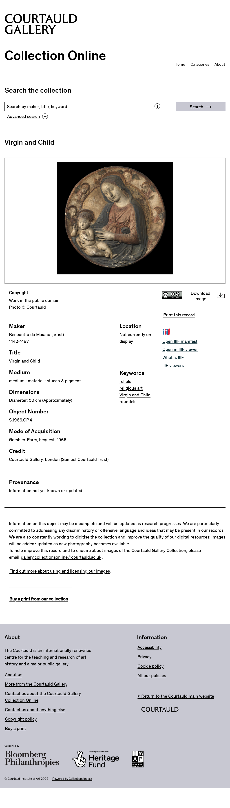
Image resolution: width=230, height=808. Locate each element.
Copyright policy (21, 719)
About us (13, 674)
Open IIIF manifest (179, 341)
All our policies (151, 675)
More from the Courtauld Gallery (36, 684)
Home (180, 64)
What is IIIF (173, 357)
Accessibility (149, 647)
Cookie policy (150, 666)
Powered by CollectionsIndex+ (72, 779)
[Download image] (221, 296)
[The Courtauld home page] (40, 25)
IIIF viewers (173, 365)
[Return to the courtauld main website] (160, 710)
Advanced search (26, 116)
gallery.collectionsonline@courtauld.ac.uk (61, 557)
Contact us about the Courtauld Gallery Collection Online (43, 697)
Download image (200, 296)
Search (197, 106)
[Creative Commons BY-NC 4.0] (173, 295)
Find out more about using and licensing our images (59, 571)
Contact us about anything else (35, 709)
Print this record (179, 314)
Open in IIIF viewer (180, 349)
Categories (199, 64)
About (220, 64)
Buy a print (15, 728)
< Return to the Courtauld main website (175, 696)
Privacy (144, 656)
